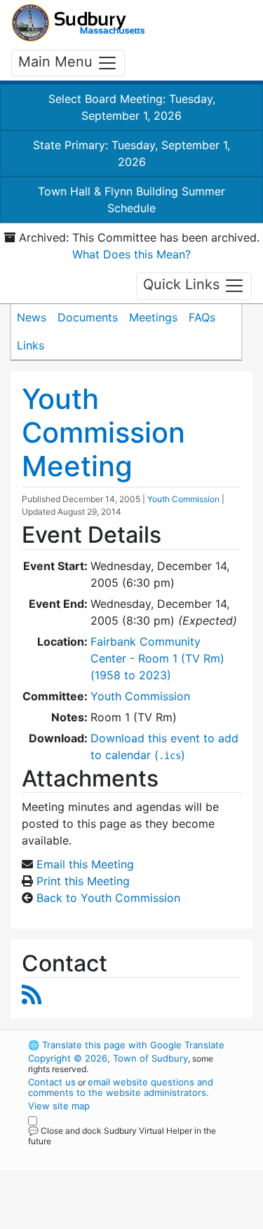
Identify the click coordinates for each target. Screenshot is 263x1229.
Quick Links (183, 285)
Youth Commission (183, 499)
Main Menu (57, 61)
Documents (88, 317)
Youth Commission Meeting (103, 432)
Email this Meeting (85, 864)
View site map (59, 1105)
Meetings (153, 317)
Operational (114, 1220)
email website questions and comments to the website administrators (120, 1087)
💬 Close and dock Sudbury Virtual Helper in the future (122, 1135)
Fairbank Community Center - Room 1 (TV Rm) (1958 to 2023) (157, 658)
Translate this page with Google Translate (126, 1044)
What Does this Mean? (131, 254)
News (31, 317)
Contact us (52, 1082)
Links (30, 345)
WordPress (90, 1154)
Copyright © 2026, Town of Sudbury (108, 1058)
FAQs (202, 317)
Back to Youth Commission (108, 898)
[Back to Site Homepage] (78, 23)
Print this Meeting (83, 881)
